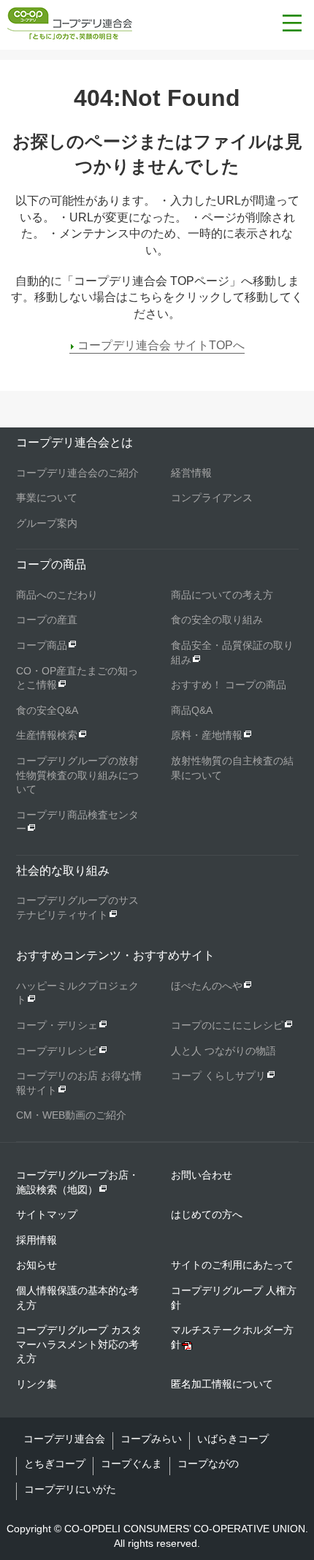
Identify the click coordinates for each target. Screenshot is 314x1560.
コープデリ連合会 (64, 1439)
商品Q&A (191, 710)
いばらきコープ (233, 1439)
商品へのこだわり (57, 595)
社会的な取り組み (63, 870)
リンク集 (36, 1384)
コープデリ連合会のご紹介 (77, 473)
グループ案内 (46, 523)
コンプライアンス (212, 497)
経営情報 (191, 473)
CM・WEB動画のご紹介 (71, 1115)
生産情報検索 (46, 735)
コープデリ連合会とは (74, 442)
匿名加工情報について (222, 1384)
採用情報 (36, 1240)
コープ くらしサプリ (218, 1075)
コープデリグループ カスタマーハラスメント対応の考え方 (79, 1344)
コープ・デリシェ (57, 1025)
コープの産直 (46, 619)
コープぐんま (131, 1463)
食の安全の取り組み (217, 619)
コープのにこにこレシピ (227, 1025)
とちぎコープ (54, 1463)
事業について (46, 497)
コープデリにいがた (70, 1489)
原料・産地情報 (206, 735)
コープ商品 (41, 645)
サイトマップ (46, 1214)
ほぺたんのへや (206, 986)
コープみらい (151, 1439)
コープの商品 (51, 564)
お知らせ (36, 1265)
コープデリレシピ (57, 1051)
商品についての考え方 (222, 595)
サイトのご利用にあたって (232, 1265)
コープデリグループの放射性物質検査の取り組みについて (77, 775)
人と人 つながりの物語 (223, 1051)
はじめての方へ (206, 1214)
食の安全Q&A (47, 710)
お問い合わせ (201, 1175)
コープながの (208, 1463)
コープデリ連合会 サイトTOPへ (161, 345)
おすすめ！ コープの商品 (228, 684)
